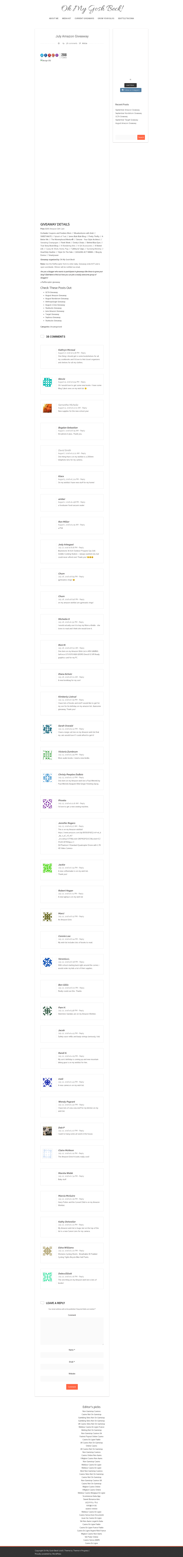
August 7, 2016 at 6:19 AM (68, 431)
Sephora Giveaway (53, 317)
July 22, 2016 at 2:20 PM (68, 1251)
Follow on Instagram (132, 90)
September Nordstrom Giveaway (128, 113)
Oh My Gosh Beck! (91, 8)
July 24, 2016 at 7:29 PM (67, 700)
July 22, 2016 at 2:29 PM (68, 1199)
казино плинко (91, 1509)
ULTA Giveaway (51, 292)
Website (72, 1374)
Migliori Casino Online (91, 1487)
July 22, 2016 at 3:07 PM (68, 1131)
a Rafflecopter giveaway (50, 282)
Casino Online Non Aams (92, 1455)
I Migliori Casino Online (91, 1490)
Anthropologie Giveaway (55, 302)
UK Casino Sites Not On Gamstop (91, 1424)
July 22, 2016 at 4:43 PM (68, 1033)
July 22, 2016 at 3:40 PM (68, 1105)
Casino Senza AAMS (91, 1540)
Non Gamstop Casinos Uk (91, 1433)
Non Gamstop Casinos (92, 1411)
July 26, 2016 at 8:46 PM (68, 599)
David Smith (64, 450)
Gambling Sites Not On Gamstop (91, 1418)
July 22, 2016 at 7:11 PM (67, 894)
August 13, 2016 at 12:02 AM (69, 408)
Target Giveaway (52, 314)
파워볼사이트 (91, 1505)
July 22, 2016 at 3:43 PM (68, 1082)
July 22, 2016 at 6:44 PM (68, 939)
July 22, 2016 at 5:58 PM (67, 1011)
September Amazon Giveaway (127, 110)
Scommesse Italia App (91, 1496)
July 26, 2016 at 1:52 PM (67, 622)
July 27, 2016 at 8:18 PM (67, 548)
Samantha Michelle (68, 405)
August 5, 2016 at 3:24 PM (68, 479)
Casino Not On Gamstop (91, 1414)
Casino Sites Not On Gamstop (91, 1474)
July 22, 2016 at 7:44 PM (67, 868)
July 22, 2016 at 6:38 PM (68, 962)
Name (72, 1350)
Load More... (130, 85)
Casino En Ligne (91, 1543)
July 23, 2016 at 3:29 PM (68, 755)
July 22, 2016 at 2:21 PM (67, 1225)
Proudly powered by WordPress (48, 1554)
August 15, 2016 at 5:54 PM (68, 382)
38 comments (71, 43)
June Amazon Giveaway (54, 311)
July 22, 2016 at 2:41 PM (67, 1153)
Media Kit (66, 18)
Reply (83, 353)
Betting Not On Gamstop (92, 1430)
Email (72, 1362)
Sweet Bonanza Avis (91, 1499)
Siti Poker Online (91, 1537)
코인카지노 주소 (91, 1502)
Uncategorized (56, 327)
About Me (53, 18)
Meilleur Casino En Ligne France (91, 1427)
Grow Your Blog (106, 18)
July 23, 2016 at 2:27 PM (67, 777)
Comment (72, 1315)
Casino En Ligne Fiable (91, 1439)
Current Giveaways (84, 18)
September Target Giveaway (126, 120)
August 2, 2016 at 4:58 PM (68, 502)
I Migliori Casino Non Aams (91, 1458)
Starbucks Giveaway (53, 308)
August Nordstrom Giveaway (57, 298)
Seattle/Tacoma (126, 18)
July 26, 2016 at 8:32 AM (68, 648)
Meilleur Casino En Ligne (91, 1465)
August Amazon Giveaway (55, 295)
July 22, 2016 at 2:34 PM (68, 1176)
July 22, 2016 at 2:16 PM (67, 1277)
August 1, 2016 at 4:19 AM (68, 525)
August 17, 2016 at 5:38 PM (68, 353)
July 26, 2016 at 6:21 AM (68, 677)
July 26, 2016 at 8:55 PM (68, 577)
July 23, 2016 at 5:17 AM (67, 826)
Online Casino (91, 1446)
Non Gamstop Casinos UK (91, 1480)
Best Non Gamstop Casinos (91, 1471)
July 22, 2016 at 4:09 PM (68, 1056)
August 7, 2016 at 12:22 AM (68, 453)
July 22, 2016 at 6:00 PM (68, 988)
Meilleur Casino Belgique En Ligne (91, 1493)
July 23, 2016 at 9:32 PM (68, 729)
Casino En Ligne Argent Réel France (91, 1531)
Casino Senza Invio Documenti (91, 1515)
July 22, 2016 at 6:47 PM (68, 916)
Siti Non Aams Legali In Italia (91, 1521)
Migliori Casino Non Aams (91, 1534)
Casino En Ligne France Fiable (91, 1527)
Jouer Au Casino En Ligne (92, 1518)
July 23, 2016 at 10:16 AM (68, 803)
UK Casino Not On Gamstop (91, 1443)
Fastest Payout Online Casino (91, 1436)
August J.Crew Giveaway (55, 305)
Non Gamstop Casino (91, 1461)
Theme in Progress (81, 1551)
